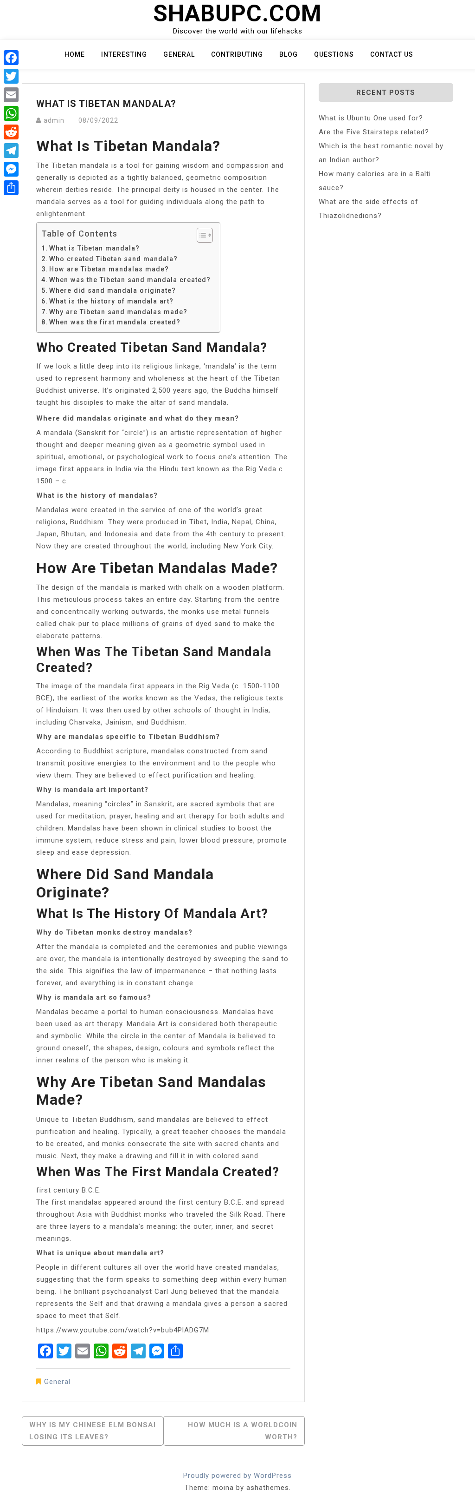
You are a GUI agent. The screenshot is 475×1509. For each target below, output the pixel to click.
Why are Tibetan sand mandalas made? (118, 312)
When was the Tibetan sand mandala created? (130, 279)
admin (54, 120)
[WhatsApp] (11, 113)
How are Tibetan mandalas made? (109, 269)
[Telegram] (11, 150)
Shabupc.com (237, 13)
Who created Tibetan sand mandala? (113, 259)
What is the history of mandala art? (111, 301)
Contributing (237, 54)
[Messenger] (11, 169)
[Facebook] (11, 57)
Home (74, 54)
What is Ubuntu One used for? (371, 118)
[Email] (11, 95)
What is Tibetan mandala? (94, 248)
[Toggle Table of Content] (200, 235)
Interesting (124, 54)
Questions (334, 54)
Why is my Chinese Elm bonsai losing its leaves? (92, 1431)
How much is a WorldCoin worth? (242, 1431)
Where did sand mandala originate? (112, 290)
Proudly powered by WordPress (237, 1475)
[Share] (11, 187)
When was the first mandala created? (114, 322)
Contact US (391, 54)
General (179, 54)
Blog (288, 54)
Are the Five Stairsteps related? (374, 132)
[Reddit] (11, 132)
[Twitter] (11, 76)
